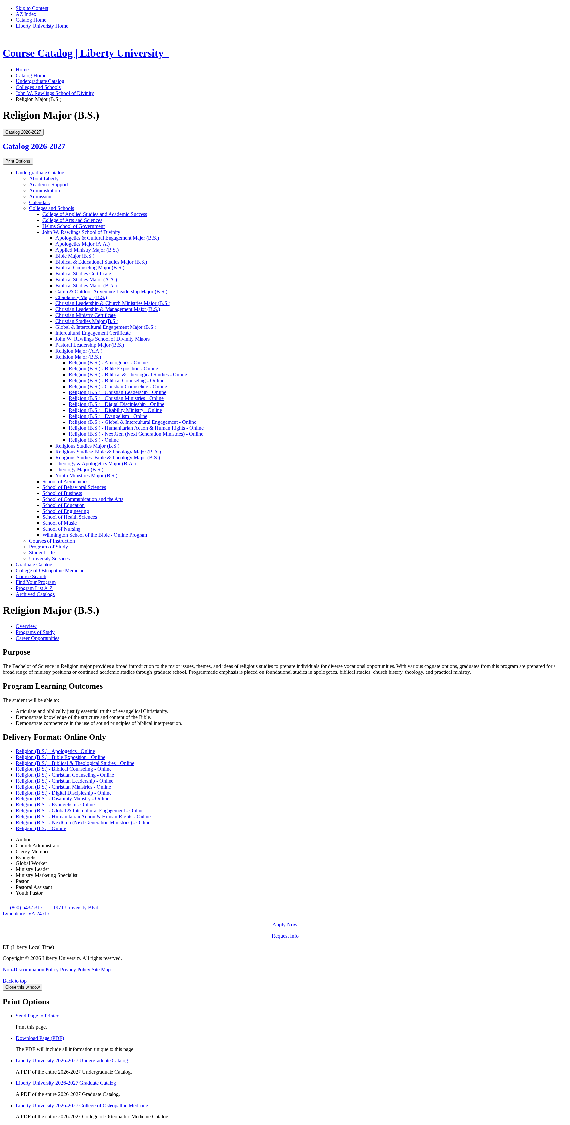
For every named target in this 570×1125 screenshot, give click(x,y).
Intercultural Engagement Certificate (93, 333)
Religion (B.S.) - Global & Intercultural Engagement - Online (79, 810)
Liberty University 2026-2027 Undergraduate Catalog (72, 1060)
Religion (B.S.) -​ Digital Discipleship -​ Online (116, 404)
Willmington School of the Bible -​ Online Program (94, 535)
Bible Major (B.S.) (74, 256)
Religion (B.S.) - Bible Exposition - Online (60, 757)
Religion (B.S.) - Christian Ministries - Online (63, 787)
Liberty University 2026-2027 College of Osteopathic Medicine (82, 1105)
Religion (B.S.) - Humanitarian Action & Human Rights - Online (83, 816)
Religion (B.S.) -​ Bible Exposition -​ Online (113, 368)
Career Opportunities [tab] (37, 638)
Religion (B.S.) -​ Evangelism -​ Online (108, 416)
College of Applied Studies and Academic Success (94, 214)
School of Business (62, 493)
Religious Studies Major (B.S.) (87, 446)
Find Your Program (36, 582)
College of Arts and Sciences (72, 220)
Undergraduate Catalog (40, 81)
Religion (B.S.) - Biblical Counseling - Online (63, 769)
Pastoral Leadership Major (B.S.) (89, 345)
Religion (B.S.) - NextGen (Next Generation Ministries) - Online (83, 822)
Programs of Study (48, 546)
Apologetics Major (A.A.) (82, 244)
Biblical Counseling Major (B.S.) (89, 267)
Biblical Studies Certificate (83, 273)
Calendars (39, 202)
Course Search (31, 576)
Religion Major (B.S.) (78, 356)
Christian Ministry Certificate (85, 315)
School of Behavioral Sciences (74, 487)
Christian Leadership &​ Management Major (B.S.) (107, 309)
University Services (49, 558)
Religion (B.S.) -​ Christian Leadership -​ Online (117, 392)
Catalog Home (31, 20)
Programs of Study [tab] (35, 632)
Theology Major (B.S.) (79, 469)
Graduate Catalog (34, 564)
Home (22, 69)
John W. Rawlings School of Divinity (55, 93)
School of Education (63, 505)
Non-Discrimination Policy (31, 969)
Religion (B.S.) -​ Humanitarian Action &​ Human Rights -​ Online (136, 428)
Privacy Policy (75, 969)
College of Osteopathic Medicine (50, 570)
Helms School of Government (73, 226)
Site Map (101, 969)
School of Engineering (65, 511)
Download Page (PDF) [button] (40, 1038)
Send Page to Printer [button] (37, 1015)
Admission (40, 196)
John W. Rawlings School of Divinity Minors (102, 339)
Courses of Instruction (52, 541)
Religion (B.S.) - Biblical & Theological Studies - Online (75, 763)
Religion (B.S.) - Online (41, 828)
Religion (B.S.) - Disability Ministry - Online (62, 798)
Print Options (17, 161)
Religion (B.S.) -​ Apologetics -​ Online (108, 362)
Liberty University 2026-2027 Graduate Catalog (66, 1083)
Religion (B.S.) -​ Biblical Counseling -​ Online (116, 380)
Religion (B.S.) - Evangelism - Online (55, 804)
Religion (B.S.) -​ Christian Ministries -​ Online (116, 398)
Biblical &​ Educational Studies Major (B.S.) (101, 262)
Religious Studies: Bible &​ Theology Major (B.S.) (107, 457)
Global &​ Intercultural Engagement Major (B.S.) (105, 327)
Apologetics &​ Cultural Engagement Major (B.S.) (107, 238)
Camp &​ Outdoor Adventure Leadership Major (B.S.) (111, 291)
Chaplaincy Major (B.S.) (81, 297)
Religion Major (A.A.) (78, 351)
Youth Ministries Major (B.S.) (86, 475)
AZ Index (26, 14)
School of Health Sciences (69, 517)
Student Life (42, 552)
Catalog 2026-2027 (34, 146)
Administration (44, 190)
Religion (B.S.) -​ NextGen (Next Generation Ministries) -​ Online (136, 434)
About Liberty (44, 178)
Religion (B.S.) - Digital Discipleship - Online (63, 793)
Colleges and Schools (38, 87)
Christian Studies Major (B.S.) (86, 321)
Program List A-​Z (34, 588)
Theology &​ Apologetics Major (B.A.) (95, 463)
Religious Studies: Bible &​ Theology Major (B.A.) (108, 451)
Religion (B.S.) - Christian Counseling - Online (65, 775)
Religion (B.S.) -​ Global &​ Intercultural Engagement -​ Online (132, 422)
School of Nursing (61, 529)
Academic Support (48, 184)
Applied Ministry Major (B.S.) (87, 250)
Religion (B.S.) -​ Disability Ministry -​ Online (115, 410)
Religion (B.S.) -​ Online (94, 440)
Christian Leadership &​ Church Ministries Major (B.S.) (112, 303)
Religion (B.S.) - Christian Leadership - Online (64, 781)
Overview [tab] (26, 626)
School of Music (59, 523)
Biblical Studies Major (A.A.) (86, 279)
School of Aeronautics (65, 481)
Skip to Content (32, 8)
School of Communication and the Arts (82, 499)
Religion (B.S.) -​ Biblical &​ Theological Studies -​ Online (128, 374)
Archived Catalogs (35, 594)
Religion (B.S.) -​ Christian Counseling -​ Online (118, 386)
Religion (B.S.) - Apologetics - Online (55, 751)
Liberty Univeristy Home (42, 26)
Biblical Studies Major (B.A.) (86, 285)
